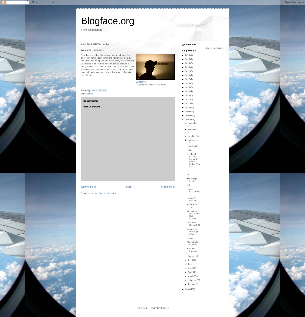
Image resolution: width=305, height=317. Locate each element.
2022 (187, 71)
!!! (188, 174)
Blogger (164, 308)
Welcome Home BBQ (193, 223)
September (193, 140)
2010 (187, 107)
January (192, 284)
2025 (187, 59)
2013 (187, 95)
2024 (187, 63)
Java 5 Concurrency (193, 191)
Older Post (168, 186)
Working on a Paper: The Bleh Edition (193, 215)
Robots (190, 238)
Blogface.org (107, 21)
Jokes (190, 150)
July (190, 260)
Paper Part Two (192, 205)
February (192, 280)
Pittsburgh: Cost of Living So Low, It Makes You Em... (193, 160)
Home (128, 186)
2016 (187, 83)
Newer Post (88, 186)
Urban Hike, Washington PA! (193, 231)
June (190, 264)
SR (188, 185)
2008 (187, 115)
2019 (187, 75)
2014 (187, 91)
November (192, 129)
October (192, 136)
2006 (187, 289)
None (90, 94)
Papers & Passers (192, 199)
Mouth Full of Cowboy (193, 243)
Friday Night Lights (192, 179)
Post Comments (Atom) (105, 193)
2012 (187, 99)
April (190, 272)
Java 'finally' (192, 146)
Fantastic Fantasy (192, 249)
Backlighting (141, 82)
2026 (187, 55)
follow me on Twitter (214, 48)
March (191, 276)
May (190, 268)
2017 (187, 79)
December (192, 123)
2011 (187, 103)
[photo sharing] (155, 79)
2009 (187, 111)
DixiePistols (161, 85)
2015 (187, 87)
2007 (187, 119)
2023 (187, 67)
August (191, 256)
